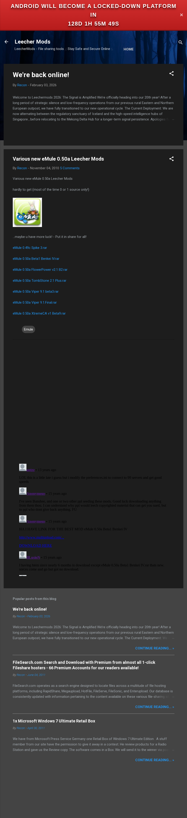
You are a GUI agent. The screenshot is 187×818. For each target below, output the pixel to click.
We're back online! (41, 75)
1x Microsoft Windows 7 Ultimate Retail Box (54, 721)
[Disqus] (93, 401)
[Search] (180, 43)
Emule (28, 329)
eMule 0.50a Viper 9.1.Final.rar (35, 302)
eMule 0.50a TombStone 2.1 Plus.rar (39, 281)
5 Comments (70, 168)
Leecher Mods (32, 42)
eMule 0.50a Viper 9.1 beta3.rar (36, 291)
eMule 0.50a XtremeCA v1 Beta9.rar (39, 313)
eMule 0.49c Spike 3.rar (30, 248)
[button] (171, 74)
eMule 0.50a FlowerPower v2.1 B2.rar (40, 270)
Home (129, 49)
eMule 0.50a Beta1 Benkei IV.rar (36, 259)
